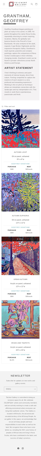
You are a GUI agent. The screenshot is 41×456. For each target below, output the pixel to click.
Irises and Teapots (20, 343)
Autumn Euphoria (20, 216)
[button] (4, 4)
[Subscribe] (35, 389)
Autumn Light (20, 152)
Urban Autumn (20, 279)
